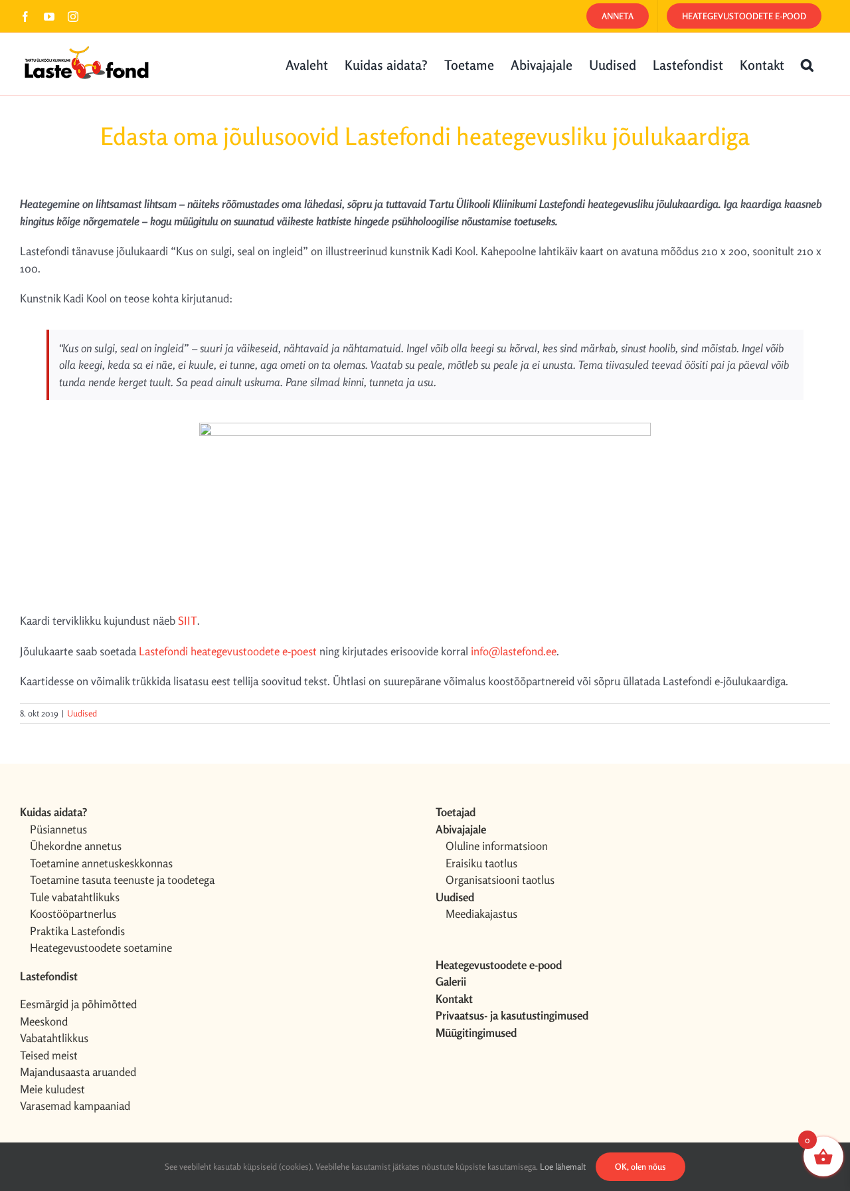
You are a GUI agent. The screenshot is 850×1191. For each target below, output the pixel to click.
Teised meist (49, 1055)
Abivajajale (461, 829)
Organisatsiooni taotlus (500, 880)
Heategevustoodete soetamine (101, 947)
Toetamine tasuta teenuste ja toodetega (122, 880)
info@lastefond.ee (513, 651)
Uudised (82, 713)
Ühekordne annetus (76, 846)
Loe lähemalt (563, 1166)
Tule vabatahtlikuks (75, 897)
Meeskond (44, 1021)
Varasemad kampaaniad (75, 1106)
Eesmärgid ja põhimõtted (78, 1004)
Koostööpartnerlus (73, 913)
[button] (807, 64)
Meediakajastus (481, 913)
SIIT (187, 620)
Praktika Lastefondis (77, 931)
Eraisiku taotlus (481, 863)
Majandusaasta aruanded (78, 1072)
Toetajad (455, 812)
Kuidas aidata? (53, 812)
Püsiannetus (58, 829)
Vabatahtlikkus (54, 1038)
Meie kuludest (52, 1089)
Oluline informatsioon (497, 846)
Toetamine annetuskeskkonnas (101, 863)
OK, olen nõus (640, 1166)
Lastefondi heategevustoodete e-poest (228, 651)
